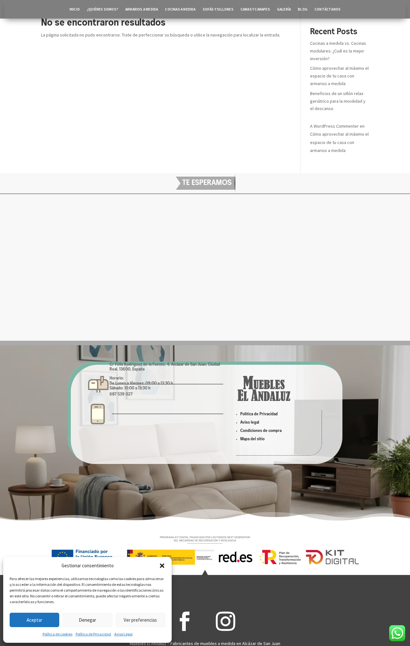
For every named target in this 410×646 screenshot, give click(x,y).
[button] (162, 565)
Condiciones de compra (261, 431)
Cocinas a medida (180, 9)
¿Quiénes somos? (102, 9)
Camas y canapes (255, 9)
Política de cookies (57, 634)
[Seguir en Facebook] (184, 621)
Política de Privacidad (93, 634)
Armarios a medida (141, 9)
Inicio (75, 9)
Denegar (87, 620)
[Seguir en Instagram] (225, 621)
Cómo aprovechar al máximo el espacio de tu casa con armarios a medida (339, 75)
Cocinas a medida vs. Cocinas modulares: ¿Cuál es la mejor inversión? (338, 50)
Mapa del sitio (252, 439)
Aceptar (34, 620)
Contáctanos (327, 9)
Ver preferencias (140, 620)
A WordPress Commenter (334, 126)
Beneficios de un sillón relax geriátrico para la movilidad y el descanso (337, 101)
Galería (284, 9)
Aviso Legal (123, 634)
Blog (303, 9)
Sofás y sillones (218, 9)
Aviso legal (249, 422)
